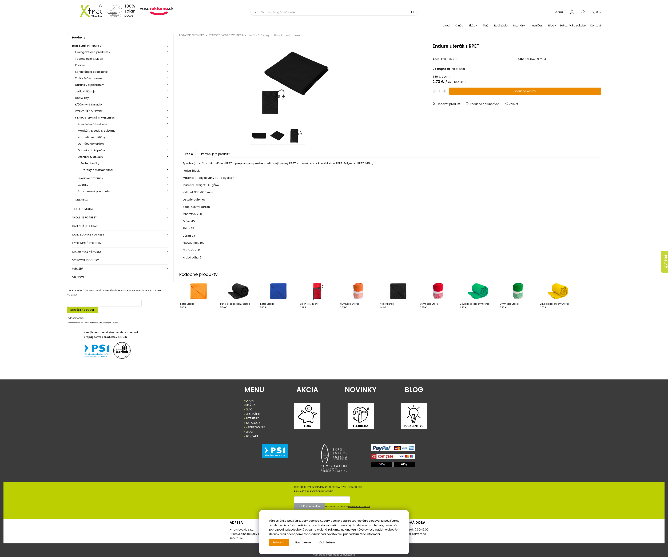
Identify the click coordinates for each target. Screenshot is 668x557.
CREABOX (81, 200)
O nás (459, 25)
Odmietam (327, 542)
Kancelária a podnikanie (91, 72)
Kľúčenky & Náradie (88, 105)
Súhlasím (279, 542)
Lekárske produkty (90, 178)
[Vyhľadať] (254, 12)
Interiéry (519, 25)
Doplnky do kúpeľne (91, 150)
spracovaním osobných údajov (104, 322)
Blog (551, 25)
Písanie (80, 65)
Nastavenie (303, 542)
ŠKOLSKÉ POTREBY (84, 217)
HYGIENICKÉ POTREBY (86, 243)
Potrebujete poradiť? (215, 154)
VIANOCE (78, 277)
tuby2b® (77, 269)
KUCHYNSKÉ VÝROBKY (86, 252)
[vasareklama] (157, 11)
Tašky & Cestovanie (88, 78)
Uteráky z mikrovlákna (97, 170)
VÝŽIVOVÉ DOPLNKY (85, 260)
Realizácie (501, 25)
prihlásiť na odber (82, 310)
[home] (85, 11)
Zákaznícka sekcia (572, 25)
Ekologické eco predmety (92, 52)
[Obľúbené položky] (583, 12)
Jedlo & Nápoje (85, 91)
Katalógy (536, 25)
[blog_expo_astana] (334, 458)
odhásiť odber (76, 318)
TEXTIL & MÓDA (82, 209)
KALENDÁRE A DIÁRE (85, 226)
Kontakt (595, 25)
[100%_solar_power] (121, 11)
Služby (472, 25)
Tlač (485, 25)
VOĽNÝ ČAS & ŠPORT (89, 111)
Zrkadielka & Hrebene (92, 124)
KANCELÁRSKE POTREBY (88, 235)
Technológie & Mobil (89, 59)
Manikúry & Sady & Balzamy (96, 131)
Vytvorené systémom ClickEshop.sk (334, 554)
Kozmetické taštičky (92, 137)
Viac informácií (370, 534)
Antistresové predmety (94, 191)
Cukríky (83, 185)
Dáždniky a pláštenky (89, 85)
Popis (189, 154)
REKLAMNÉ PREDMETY (86, 46)
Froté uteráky (90, 163)
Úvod (446, 25)
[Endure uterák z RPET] (295, 83)
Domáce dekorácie (91, 144)
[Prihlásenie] (572, 12)
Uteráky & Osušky (90, 157)
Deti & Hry (82, 98)
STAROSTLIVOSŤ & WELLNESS (95, 118)
